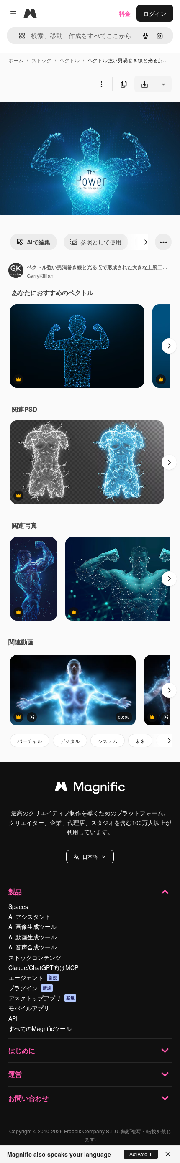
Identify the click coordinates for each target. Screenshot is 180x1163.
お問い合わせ (28, 1098)
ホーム (15, 60)
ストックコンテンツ (34, 957)
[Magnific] (90, 788)
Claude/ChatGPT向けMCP (43, 967)
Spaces (18, 906)
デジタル (70, 740)
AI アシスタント (29, 916)
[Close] (168, 1154)
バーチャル (29, 740)
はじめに (21, 1050)
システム (108, 740)
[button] (90, 856)
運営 (15, 1074)
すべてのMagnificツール (40, 1028)
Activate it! (140, 1154)
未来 (140, 740)
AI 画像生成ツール (32, 926)
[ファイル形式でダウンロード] (163, 84)
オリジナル (57, 111)
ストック (41, 60)
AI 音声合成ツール (32, 947)
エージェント (32, 977)
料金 (125, 13)
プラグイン (29, 988)
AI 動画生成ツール (32, 937)
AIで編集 (38, 242)
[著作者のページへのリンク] (15, 271)
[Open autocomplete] (18, 36)
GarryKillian (40, 275)
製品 (15, 891)
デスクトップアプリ (41, 998)
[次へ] (145, 242)
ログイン (155, 13)
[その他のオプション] (101, 84)
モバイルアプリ (28, 1008)
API (13, 1018)
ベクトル (69, 60)
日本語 (90, 856)
